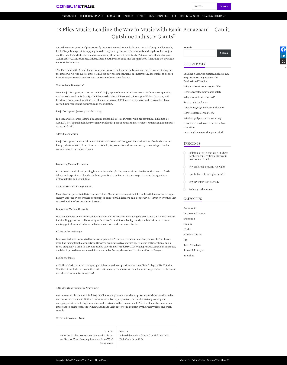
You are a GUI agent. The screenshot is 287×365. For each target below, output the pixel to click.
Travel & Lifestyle (214, 15)
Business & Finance (91, 15)
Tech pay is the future (196, 102)
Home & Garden (158, 15)
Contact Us (185, 360)
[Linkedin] (283, 55)
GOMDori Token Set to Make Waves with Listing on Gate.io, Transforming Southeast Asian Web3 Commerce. (86, 337)
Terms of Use (213, 360)
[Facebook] (283, 49)
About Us (225, 360)
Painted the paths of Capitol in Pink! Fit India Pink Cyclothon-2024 (144, 335)
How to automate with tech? (199, 113)
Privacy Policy (198, 360)
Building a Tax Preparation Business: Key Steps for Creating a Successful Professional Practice (206, 78)
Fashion (128, 15)
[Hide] (286, 67)
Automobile (69, 15)
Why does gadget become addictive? (204, 107)
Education (113, 15)
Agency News (77, 318)
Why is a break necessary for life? (202, 86)
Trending (189, 255)
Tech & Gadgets (189, 15)
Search (188, 47)
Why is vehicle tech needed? (199, 97)
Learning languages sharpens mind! (203, 132)
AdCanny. (103, 360)
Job (174, 15)
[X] (283, 61)
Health (141, 15)
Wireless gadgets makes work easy (203, 118)
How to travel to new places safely (202, 92)
